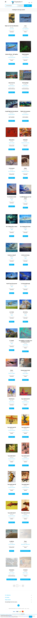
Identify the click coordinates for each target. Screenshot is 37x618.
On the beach (11, 168)
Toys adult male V (25, 484)
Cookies (28, 608)
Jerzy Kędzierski (25, 28)
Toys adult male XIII (25, 398)
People (11, 60)
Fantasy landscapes (25, 88)
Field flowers (11, 398)
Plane (25, 541)
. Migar (11, 199)
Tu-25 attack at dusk (11, 196)
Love (25, 25)
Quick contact (8, 599)
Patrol (11, 370)
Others (25, 31)
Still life (25, 404)
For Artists (7, 597)
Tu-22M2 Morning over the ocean (25, 197)
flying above (11, 139)
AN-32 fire (25, 312)
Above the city (12, 82)
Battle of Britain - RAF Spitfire (11, 54)
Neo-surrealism (11, 117)
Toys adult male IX (25, 455)
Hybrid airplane (25, 54)
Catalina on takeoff (12, 255)
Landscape (12, 31)
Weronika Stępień (11, 373)
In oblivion (11, 541)
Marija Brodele (11, 401)
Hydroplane (11, 569)
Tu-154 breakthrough (25, 283)
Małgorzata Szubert (25, 171)
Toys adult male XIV (11, 427)
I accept (30, 616)
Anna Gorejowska (11, 544)
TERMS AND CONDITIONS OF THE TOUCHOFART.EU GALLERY (16, 608)
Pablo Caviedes (11, 142)
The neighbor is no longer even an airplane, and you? (25, 341)
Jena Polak (12, 28)
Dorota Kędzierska (11, 171)
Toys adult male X (11, 455)
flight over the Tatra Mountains (11, 25)
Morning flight (25, 82)
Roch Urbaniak (11, 572)
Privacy (25, 608)
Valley (25, 168)
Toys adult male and (25, 512)
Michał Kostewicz (11, 85)
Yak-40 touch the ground (11, 283)
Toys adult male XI (25, 427)
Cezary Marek (25, 344)
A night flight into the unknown (11, 111)
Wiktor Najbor (25, 572)
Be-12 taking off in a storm (11, 226)
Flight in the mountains (25, 111)
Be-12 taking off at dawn (25, 226)
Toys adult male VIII (11, 484)
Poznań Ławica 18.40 (25, 370)
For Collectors (8, 595)
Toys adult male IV (12, 512)
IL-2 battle (11, 340)
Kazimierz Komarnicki (25, 142)
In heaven (25, 569)
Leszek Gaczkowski (11, 57)
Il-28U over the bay (25, 255)
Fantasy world (11, 145)
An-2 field (12, 312)
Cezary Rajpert (25, 373)
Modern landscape (11, 88)
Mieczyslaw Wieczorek (25, 544)
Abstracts (25, 60)
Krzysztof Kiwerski (25, 401)
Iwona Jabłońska (25, 57)
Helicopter (25, 139)
